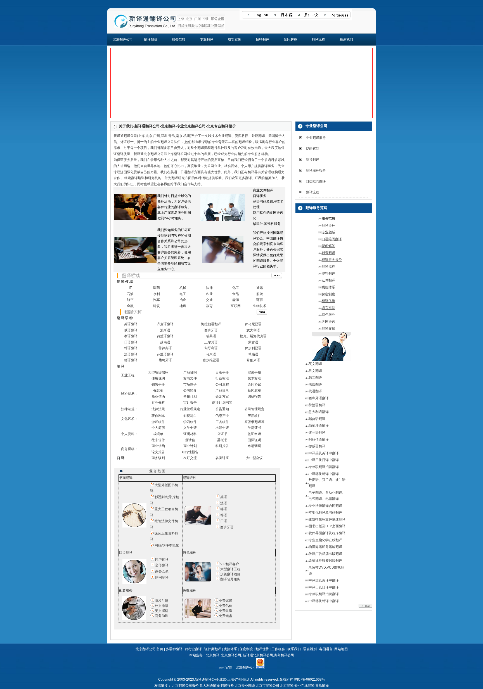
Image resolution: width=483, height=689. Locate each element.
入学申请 (190, 428)
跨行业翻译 (193, 649)
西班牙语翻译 (319, 398)
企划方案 (222, 396)
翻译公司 (130, 136)
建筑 (156, 306)
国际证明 (254, 440)
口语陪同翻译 (316, 181)
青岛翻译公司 (284, 655)
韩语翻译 (131, 348)
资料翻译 (328, 273)
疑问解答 (290, 39)
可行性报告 (190, 452)
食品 (235, 294)
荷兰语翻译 (165, 336)
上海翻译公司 (177, 154)
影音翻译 (312, 159)
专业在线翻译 (304, 686)
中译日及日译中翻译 (324, 460)
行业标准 (222, 378)
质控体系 (328, 287)
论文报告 (158, 452)
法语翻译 (131, 354)
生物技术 (259, 306)
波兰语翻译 (317, 432)
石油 (130, 294)
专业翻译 (206, 39)
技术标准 (254, 378)
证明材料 (190, 434)
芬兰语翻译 (165, 354)
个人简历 (158, 428)
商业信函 (158, 396)
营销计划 (190, 396)
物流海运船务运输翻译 (325, 547)
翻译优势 (328, 301)
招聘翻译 (262, 39)
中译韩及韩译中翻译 (324, 474)
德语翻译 (131, 360)
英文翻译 (315, 364)
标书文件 (190, 378)
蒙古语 (253, 342)
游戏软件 (158, 422)
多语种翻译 (174, 649)
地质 (182, 306)
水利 (156, 294)
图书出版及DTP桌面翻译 (327, 526)
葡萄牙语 (165, 360)
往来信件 (158, 440)
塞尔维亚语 (211, 360)
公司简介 (190, 390)
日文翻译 (315, 371)
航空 (130, 300)
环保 (259, 300)
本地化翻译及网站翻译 (325, 512)
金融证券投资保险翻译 (325, 560)
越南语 (165, 342)
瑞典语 (211, 336)
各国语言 (328, 322)
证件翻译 (328, 280)
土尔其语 (211, 342)
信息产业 (222, 416)
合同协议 (254, 384)
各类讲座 (222, 458)
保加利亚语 (253, 348)
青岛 (171, 136)
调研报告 (254, 396)
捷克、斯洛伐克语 (253, 336)
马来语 (211, 354)
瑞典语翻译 (317, 419)
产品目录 (222, 390)
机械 (182, 288)
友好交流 (190, 458)
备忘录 (158, 390)
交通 (209, 300)
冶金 (182, 300)
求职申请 (222, 428)
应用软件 (254, 416)
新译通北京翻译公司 (258, 655)
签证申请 (254, 434)
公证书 (222, 434)
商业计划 (190, 446)
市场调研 (190, 384)
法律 (209, 288)
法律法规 (158, 409)
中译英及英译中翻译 (324, 453)
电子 (182, 294)
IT (130, 288)
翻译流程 (318, 39)
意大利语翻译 (319, 412)
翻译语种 (328, 225)
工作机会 (278, 649)
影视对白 (190, 416)
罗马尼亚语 (253, 324)
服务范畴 (178, 39)
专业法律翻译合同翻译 (325, 506)
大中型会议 (254, 458)
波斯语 (165, 330)
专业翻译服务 (316, 138)
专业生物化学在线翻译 (325, 540)
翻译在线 (328, 329)
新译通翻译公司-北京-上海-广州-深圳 (222, 679)
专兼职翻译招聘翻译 (324, 467)
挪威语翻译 (317, 446)
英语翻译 (131, 324)
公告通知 (222, 409)
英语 (174, 172)
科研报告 (222, 446)
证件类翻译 (212, 649)
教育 (209, 306)
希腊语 (253, 354)
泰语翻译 (131, 336)
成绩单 (158, 434)
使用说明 (158, 378)
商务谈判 (158, 458)
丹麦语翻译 (165, 324)
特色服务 (328, 315)
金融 (130, 306)
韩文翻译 (315, 377)
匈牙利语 (211, 348)
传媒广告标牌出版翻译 (325, 554)
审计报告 (190, 403)
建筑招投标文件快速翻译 (327, 519)
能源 (235, 300)
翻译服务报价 (316, 170)
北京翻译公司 (123, 39)
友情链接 (161, 686)
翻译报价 (150, 39)
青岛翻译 (322, 686)
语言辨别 (328, 308)
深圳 (164, 136)
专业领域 (328, 232)
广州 (156, 136)
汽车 (156, 300)
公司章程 (222, 384)
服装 (259, 294)
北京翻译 (212, 655)
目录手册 (222, 372)
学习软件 (190, 422)
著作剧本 (158, 416)
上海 (141, 136)
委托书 (222, 440)
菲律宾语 (165, 348)
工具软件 (222, 422)
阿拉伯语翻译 (211, 324)
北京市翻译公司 (267, 686)
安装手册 (254, 372)
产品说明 (190, 372)
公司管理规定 (254, 409)
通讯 (259, 288)
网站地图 (341, 649)
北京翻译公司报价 (185, 686)
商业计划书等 (222, 403)
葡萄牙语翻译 (319, 425)
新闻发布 (254, 390)
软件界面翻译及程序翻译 (327, 533)
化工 (235, 288)
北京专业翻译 (245, 686)
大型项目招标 (158, 372)
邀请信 (190, 440)
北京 (149, 136)
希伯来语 (253, 360)
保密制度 (328, 294)
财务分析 (158, 403)
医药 (156, 288)
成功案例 (234, 39)
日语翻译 (187, 172)
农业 (209, 294)
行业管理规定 (190, 409)
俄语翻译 (131, 330)
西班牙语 (211, 330)
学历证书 (254, 428)
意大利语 (253, 330)
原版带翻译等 (254, 422)
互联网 (236, 306)
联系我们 (346, 39)
